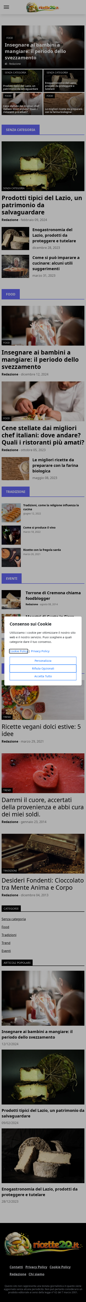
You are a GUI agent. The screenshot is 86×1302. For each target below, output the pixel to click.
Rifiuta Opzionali (43, 669)
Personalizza (43, 661)
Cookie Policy (19, 651)
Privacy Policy (40, 651)
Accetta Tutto (43, 676)
